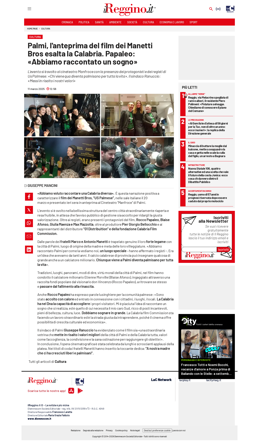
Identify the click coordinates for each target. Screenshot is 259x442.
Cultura (45, 28)
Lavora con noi (179, 430)
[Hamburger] (26, 9)
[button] (29, 197)
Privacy (109, 430)
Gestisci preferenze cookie (157, 430)
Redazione (75, 430)
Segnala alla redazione (93, 430)
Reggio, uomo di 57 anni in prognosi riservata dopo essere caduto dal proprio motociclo (207, 198)
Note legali (135, 430)
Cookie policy (121, 430)
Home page (32, 28)
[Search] (211, 9)
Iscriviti (223, 249)
